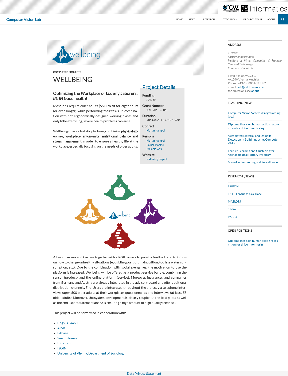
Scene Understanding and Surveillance (253, 162)
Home (179, 19)
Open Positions (252, 19)
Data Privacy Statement (144, 373)
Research (209, 19)
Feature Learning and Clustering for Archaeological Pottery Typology (251, 152)
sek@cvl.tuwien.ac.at (251, 87)
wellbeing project (157, 159)
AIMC (61, 328)
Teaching (229, 19)
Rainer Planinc (155, 144)
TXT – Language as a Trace (245, 194)
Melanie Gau (154, 148)
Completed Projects (67, 72)
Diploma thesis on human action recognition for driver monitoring (253, 126)
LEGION (233, 186)
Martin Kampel (156, 130)
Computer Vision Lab (23, 19)
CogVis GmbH (67, 323)
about (255, 91)
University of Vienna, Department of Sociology (90, 353)
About (271, 19)
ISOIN (61, 348)
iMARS (232, 216)
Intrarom (63, 343)
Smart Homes (67, 338)
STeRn (232, 209)
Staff (191, 19)
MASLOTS (234, 201)
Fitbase (62, 333)
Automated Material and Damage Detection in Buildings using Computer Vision (253, 139)
